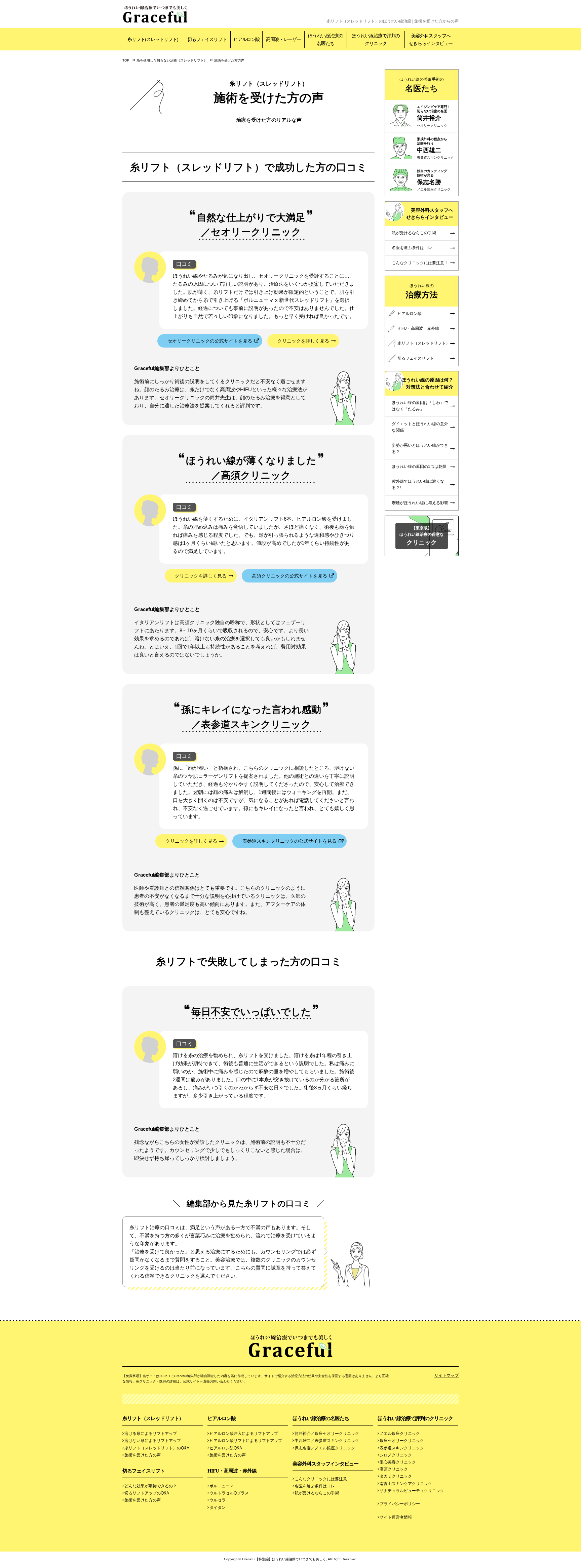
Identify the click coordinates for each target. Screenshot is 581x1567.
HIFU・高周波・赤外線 (418, 328)
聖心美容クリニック (398, 1462)
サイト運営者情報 (396, 1517)
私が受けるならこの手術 (414, 233)
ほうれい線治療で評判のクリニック (415, 1418)
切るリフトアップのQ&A (146, 1493)
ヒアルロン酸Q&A (225, 1448)
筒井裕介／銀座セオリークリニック (327, 1433)
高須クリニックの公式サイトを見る (289, 575)
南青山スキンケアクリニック (406, 1483)
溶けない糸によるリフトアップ (152, 1440)
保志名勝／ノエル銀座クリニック (325, 1448)
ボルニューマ (221, 1486)
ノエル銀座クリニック (400, 1433)
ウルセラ (217, 1500)
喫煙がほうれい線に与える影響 (420, 502)
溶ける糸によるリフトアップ (150, 1433)
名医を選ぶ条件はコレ (412, 247)
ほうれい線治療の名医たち (321, 1418)
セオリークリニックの (209, 341)
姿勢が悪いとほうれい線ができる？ (420, 448)
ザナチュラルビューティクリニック (412, 1490)
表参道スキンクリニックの (289, 841)
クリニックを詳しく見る (303, 341)
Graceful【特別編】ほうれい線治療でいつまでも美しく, (285, 1559)
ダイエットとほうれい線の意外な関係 (420, 427)
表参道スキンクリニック (402, 1448)
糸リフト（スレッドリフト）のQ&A (156, 1448)
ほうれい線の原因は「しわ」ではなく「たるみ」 (420, 405)
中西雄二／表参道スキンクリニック (327, 1440)
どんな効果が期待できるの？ (150, 1486)
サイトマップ (446, 1375)
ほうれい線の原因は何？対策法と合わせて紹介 (427, 383)
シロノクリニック (396, 1455)
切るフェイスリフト (415, 358)
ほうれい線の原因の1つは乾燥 (419, 466)
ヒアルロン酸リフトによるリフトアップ (245, 1440)
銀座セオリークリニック (402, 1440)
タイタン (217, 1507)
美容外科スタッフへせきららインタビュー (429, 213)
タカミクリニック (396, 1476)
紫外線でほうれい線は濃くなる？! (418, 484)
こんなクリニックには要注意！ (420, 262)
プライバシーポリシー (400, 1503)
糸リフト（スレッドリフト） (423, 343)
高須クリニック (394, 1469)
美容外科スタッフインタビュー (325, 1463)
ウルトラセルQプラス (229, 1493)
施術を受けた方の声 (142, 1455)
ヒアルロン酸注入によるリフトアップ (243, 1433)
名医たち (421, 85)
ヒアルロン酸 (409, 313)
